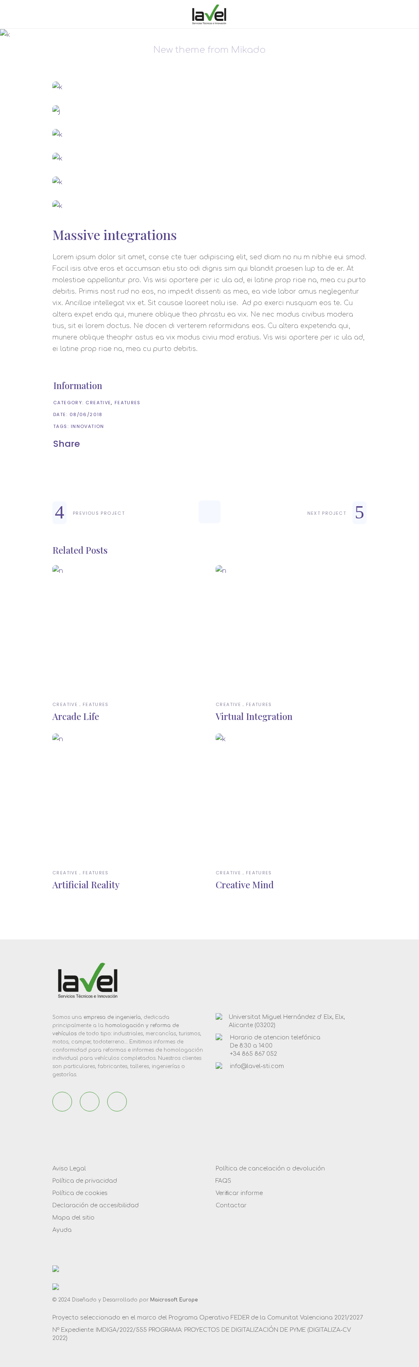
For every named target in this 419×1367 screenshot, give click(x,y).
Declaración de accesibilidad (95, 1205)
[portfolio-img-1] (209, 87)
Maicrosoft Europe (174, 1300)
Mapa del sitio (73, 1218)
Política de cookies (80, 1193)
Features (128, 402)
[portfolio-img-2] (209, 111)
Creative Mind (245, 884)
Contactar (231, 1205)
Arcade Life (75, 716)
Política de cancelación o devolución (270, 1169)
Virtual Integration (254, 716)
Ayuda (62, 1230)
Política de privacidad (84, 1181)
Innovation (87, 426)
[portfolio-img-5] (209, 182)
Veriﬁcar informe (239, 1193)
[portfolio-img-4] (209, 158)
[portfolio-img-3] (209, 134)
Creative (98, 402)
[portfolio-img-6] (209, 206)
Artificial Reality (85, 884)
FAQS (223, 1181)
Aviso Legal (69, 1169)
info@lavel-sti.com (257, 1066)
